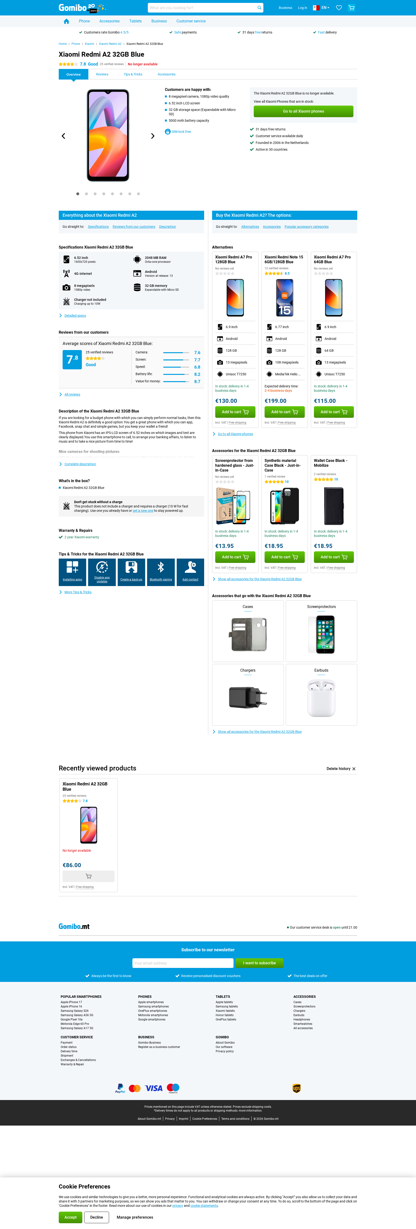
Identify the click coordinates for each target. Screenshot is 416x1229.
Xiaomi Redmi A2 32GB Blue (144, 44)
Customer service (191, 21)
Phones (145, 997)
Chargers (299, 1011)
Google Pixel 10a (72, 1019)
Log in (302, 8)
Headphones (301, 1019)
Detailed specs (75, 315)
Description (167, 227)
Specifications (98, 227)
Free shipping (237, 422)
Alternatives (250, 227)
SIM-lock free (181, 132)
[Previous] (63, 136)
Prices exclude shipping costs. (252, 1106)
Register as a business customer (159, 1047)
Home (63, 44)
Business (159, 21)
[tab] (77, 193)
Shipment (67, 1055)
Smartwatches (302, 1024)
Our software (224, 1047)
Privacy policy (225, 1051)
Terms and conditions (235, 1119)
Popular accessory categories (307, 227)
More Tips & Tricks (78, 592)
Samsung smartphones (153, 1006)
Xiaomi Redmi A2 (110, 44)
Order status (69, 1047)
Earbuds (298, 1015)
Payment (66, 1042)
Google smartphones (151, 1019)
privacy (177, 1206)
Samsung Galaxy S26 (75, 1011)
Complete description (80, 464)
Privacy (170, 1119)
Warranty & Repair (72, 1064)
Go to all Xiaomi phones (235, 434)
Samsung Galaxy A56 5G (77, 1015)
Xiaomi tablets (225, 1011)
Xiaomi (89, 44)
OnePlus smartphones (152, 1011)
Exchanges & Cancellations (78, 1060)
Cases (297, 1002)
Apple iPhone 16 (71, 1006)
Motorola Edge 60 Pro (75, 1024)
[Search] (259, 8)
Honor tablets (225, 1015)
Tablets (135, 21)
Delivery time (69, 1051)
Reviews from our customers (134, 227)
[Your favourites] (339, 8)
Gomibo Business (149, 1042)
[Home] (66, 21)
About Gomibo (225, 1042)
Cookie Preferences (204, 1119)
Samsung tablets (227, 1006)
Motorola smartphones (153, 1015)
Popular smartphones (81, 997)
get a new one (143, 511)
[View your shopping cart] (351, 8)
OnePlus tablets (226, 1019)
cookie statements (204, 1206)
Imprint (183, 1119)
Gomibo (222, 1037)
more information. (250, 1110)
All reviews (72, 394)
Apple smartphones (151, 1002)
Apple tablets (224, 1002)
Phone (84, 21)
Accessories (109, 21)
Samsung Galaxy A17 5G (77, 1028)
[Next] (152, 136)
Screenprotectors (304, 1006)
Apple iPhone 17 (71, 1002)
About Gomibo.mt (149, 1119)
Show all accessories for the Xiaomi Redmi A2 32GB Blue (260, 579)
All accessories (303, 1028)
